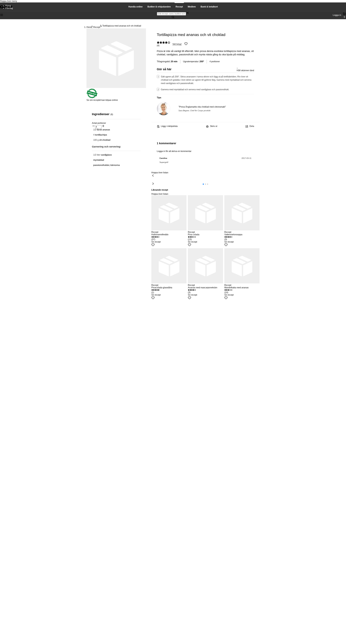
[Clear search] (187, 13)
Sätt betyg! (177, 44)
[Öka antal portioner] (103, 126)
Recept (96, 27)
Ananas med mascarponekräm (202, 287)
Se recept (156, 242)
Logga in (337, 15)
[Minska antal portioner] (93, 126)
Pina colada (193, 234)
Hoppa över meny (8, 1)
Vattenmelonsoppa (233, 234)
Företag (9, 8)
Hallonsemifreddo (159, 234)
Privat (8, 6)
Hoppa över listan (159, 172)
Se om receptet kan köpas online (102, 100)
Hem (88, 27)
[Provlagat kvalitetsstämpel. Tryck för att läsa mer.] (92, 97)
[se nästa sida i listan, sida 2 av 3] (153, 184)
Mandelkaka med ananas (236, 287)
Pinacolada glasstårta (161, 287)
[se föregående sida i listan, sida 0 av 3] (153, 176)
